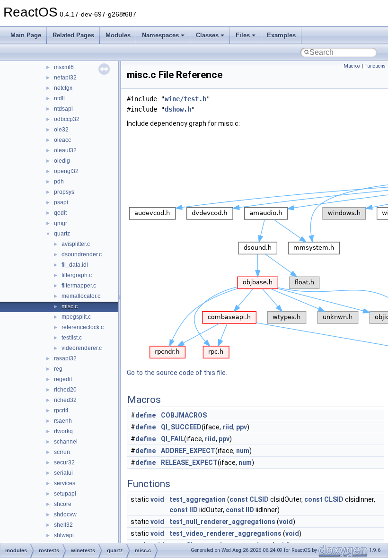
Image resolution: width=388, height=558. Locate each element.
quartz (62, 233)
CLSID (259, 499)
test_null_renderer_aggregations (222, 521)
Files (243, 35)
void (157, 499)
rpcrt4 (61, 410)
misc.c (70, 306)
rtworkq (63, 431)
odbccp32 (66, 119)
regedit (63, 379)
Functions (375, 66)
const (238, 499)
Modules (118, 35)
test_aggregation (197, 499)
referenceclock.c (83, 327)
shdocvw (65, 514)
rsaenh (63, 421)
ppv (241, 427)
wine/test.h (185, 99)
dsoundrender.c (82, 254)
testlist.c (72, 337)
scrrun (62, 452)
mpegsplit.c (76, 317)
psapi (61, 202)
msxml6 (64, 67)
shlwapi (64, 535)
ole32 (61, 129)
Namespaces (160, 35)
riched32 (65, 400)
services (64, 483)
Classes (207, 35)
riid (227, 427)
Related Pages (73, 35)
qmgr (60, 223)
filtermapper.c (79, 285)
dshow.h (178, 109)
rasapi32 (65, 358)
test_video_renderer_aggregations (225, 533)
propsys (64, 192)
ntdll (59, 98)
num (242, 450)
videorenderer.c (82, 348)
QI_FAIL (172, 439)
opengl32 (66, 171)
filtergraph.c (77, 275)
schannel (66, 441)
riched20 (65, 389)
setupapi (65, 493)
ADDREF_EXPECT (188, 450)
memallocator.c (81, 296)
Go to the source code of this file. (177, 372)
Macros (352, 66)
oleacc (62, 140)
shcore (62, 504)
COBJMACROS (184, 415)
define (145, 415)
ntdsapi (63, 108)
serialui (63, 473)
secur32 (64, 462)
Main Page (25, 35)
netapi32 (65, 77)
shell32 (63, 525)
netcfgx (63, 88)
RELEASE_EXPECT (189, 462)
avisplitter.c (76, 244)
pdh (59, 181)
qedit (60, 212)
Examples (281, 35)
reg (58, 369)
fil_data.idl (75, 265)
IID (193, 510)
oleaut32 (65, 150)
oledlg (62, 160)
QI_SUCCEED (181, 427)
